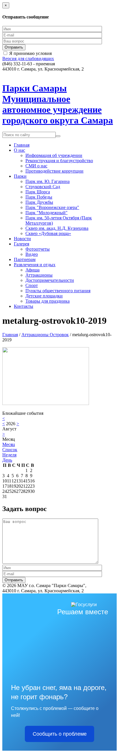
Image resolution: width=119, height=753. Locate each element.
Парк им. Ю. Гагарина (47, 181)
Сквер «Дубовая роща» (48, 233)
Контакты (23, 306)
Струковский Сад (42, 186)
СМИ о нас (36, 165)
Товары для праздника (47, 301)
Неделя (9, 454)
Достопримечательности (49, 280)
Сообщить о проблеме (60, 734)
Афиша (32, 269)
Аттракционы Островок (45, 334)
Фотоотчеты (37, 249)
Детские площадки (44, 295)
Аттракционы (39, 275)
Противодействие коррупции (54, 171)
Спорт (31, 285)
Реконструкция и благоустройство (59, 160)
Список (9, 449)
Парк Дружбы (39, 202)
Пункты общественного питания (57, 290)
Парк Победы (38, 197)
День (7, 460)
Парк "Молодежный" (46, 212)
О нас (19, 150)
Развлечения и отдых (34, 264)
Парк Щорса (37, 191)
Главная (21, 145)
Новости (22, 238)
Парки (20, 176)
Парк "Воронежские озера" (52, 207)
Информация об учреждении (53, 155)
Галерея (21, 243)
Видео (31, 254)
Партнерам (25, 259)
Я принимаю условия (30, 53)
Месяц (8, 444)
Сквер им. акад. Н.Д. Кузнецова (56, 228)
